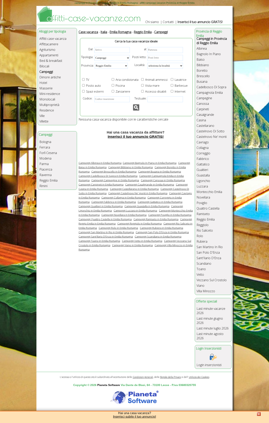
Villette (43, 121)
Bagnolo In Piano (209, 54)
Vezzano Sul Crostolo (212, 280)
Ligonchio (203, 181)
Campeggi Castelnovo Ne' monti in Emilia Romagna (137, 193)
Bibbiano (203, 65)
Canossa (203, 103)
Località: (138, 65)
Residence (46, 110)
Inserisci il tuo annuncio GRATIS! (200, 22)
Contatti (168, 22)
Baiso (201, 59)
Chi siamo (152, 22)
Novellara (203, 197)
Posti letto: (139, 57)
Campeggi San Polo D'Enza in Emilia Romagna (162, 232)
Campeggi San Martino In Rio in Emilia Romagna (106, 232)
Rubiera (202, 241)
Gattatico (203, 164)
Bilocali (44, 66)
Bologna (45, 142)
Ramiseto (203, 214)
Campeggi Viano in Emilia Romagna (132, 245)
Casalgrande (205, 114)
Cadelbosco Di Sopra (211, 87)
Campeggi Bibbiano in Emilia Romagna (130, 167)
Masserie (46, 88)
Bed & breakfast (50, 60)
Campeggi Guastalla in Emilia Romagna (146, 206)
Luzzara (202, 186)
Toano (201, 269)
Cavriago (203, 142)
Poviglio (202, 203)
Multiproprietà (49, 105)
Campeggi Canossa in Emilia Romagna (163, 180)
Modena (45, 158)
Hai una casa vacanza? (134, 413)
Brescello (203, 76)
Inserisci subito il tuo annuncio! (134, 416)
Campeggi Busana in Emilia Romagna (159, 171)
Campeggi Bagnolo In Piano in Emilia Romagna (149, 163)
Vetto (200, 274)
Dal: (90, 49)
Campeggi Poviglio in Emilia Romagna (169, 215)
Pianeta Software (108, 385)
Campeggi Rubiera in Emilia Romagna (161, 228)
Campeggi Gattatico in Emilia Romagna (160, 202)
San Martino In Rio (210, 247)
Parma (44, 164)
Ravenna (45, 175)
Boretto (202, 70)
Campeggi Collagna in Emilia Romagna (123, 197)
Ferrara (44, 147)
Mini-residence (49, 94)
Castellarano (205, 125)
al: (145, 49)
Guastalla (203, 175)
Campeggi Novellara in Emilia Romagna (124, 215)
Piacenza (45, 169)
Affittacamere (48, 44)
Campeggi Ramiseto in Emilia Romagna (156, 219)
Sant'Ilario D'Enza (209, 258)
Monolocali (47, 99)
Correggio (203, 153)
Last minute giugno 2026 (210, 320)
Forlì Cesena (48, 153)
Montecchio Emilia (209, 192)
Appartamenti (48, 55)
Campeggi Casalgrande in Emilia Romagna (149, 184)
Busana (202, 81)
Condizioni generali (143, 377)
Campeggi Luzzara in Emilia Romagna (135, 210)
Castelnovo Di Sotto (210, 131)
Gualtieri (202, 170)
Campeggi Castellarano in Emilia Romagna (134, 189)
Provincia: (87, 65)
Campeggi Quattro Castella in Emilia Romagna (105, 219)
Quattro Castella (208, 208)
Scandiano (204, 263)
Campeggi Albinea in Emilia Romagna (100, 163)
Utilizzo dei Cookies (199, 377)
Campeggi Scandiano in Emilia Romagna (158, 236)
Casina (201, 120)
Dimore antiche (50, 77)
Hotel (43, 83)
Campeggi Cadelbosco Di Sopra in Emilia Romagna (108, 176)
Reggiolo (203, 225)
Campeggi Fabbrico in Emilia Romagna (113, 202)
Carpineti (203, 109)
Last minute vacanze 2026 (211, 310)
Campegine (204, 98)
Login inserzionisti (209, 365)
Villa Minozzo (206, 291)
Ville (42, 116)
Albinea (202, 48)
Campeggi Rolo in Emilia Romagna (118, 228)
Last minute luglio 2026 (213, 328)
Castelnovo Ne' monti (212, 137)
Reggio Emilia (48, 180)
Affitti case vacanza (52, 38)
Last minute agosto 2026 (210, 336)
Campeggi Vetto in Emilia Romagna (142, 241)
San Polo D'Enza (208, 252)
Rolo (200, 236)
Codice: (87, 98)
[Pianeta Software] (134, 404)
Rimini (43, 186)
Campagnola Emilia (210, 92)
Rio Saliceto (205, 230)
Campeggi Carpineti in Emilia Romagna (101, 184)
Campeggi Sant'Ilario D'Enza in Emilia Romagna (106, 236)
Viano (200, 285)
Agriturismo (47, 49)
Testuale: (139, 98)
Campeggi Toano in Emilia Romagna (99, 241)
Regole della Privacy (170, 377)
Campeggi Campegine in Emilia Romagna (115, 180)
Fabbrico (203, 159)
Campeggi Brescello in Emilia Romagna (113, 171)
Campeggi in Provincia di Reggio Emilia (212, 40)
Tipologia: (87, 57)
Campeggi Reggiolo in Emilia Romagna (139, 223)
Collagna (203, 148)
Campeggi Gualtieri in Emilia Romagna (101, 206)
